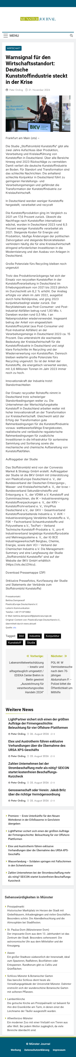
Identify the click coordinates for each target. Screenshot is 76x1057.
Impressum (59, 1050)
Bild (21, 636)
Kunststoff (14, 642)
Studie (31, 642)
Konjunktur (52, 636)
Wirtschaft (13, 48)
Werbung (16, 1050)
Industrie (34, 636)
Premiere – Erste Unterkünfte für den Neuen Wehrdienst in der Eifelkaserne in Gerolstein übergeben (34, 819)
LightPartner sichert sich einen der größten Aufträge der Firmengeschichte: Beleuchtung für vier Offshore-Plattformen (38, 724)
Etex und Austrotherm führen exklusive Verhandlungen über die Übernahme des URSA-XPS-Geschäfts (36, 746)
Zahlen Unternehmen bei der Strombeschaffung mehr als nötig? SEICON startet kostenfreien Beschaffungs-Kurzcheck (39, 876)
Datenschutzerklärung (36, 1050)
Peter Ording (16, 90)
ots (14, 627)
